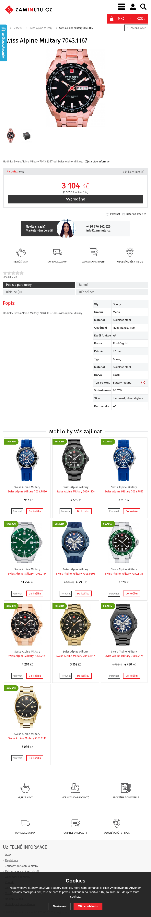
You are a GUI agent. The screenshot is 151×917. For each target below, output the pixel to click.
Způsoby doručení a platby (21, 865)
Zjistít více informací (97, 161)
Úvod (8, 854)
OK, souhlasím (88, 906)
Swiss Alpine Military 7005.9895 (75, 573)
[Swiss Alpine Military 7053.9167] (27, 644)
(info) (21, 171)
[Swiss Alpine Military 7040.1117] (75, 644)
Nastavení (59, 906)
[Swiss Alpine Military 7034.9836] (27, 480)
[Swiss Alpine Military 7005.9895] (75, 562)
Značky (18, 27)
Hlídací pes (87, 292)
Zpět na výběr (138, 27)
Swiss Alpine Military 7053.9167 (27, 656)
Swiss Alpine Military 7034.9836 (27, 491)
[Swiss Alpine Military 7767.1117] (27, 726)
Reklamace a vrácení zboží (22, 871)
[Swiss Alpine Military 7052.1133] (124, 562)
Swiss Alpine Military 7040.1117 (75, 656)
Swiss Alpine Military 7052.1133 (124, 573)
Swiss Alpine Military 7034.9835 (124, 491)
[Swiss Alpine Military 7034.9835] (124, 480)
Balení (83, 285)
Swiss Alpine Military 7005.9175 (124, 656)
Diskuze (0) (14, 292)
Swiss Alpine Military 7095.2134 (27, 573)
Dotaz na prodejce (136, 214)
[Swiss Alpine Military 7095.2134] (27, 562)
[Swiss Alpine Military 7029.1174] (75, 480)
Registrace (11, 860)
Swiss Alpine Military (40, 27)
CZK (140, 18)
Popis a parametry (19, 285)
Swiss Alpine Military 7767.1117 (27, 738)
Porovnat (115, 214)
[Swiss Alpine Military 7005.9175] (124, 644)
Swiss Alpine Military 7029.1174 (75, 491)
